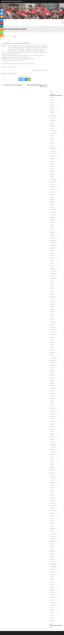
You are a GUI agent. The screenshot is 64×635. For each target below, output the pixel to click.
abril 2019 (52, 260)
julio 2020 (52, 222)
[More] (1, 35)
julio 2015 (52, 370)
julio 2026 (52, 97)
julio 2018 (52, 283)
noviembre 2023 (53, 130)
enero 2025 (52, 112)
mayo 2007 (52, 612)
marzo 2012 (52, 467)
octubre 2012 (52, 449)
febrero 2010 (52, 528)
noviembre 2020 (53, 212)
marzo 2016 (52, 350)
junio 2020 (52, 225)
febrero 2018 (52, 296)
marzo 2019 (52, 263)
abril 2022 (52, 169)
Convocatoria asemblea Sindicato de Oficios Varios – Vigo (36, 85)
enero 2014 (52, 411)
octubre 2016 (52, 332)
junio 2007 (52, 610)
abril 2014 (52, 403)
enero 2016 (52, 355)
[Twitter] (23, 79)
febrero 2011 (52, 498)
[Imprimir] (14, 73)
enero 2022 (52, 176)
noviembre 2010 (53, 505)
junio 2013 (52, 429)
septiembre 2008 (53, 572)
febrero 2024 (52, 125)
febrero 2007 (52, 620)
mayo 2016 (52, 345)
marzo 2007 (52, 617)
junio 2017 (52, 311)
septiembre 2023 (53, 133)
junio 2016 (52, 342)
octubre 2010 (52, 508)
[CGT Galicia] (32, 18)
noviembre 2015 (53, 360)
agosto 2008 (52, 574)
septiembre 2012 (53, 452)
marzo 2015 (52, 380)
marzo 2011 (52, 495)
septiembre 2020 (53, 217)
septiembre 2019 (53, 248)
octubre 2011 (52, 480)
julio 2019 (52, 253)
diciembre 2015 (53, 357)
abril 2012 (52, 464)
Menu (32, 20)
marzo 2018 (52, 294)
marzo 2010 (52, 526)
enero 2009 (52, 561)
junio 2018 (52, 286)
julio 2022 (52, 161)
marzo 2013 (52, 436)
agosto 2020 (52, 220)
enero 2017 (52, 324)
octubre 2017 (52, 301)
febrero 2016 (52, 352)
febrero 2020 (52, 235)
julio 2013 (52, 426)
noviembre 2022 (53, 151)
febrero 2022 (52, 174)
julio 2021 (52, 191)
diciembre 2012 (53, 444)
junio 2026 (52, 100)
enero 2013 (52, 441)
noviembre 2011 (53, 477)
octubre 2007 (52, 600)
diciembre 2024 (53, 115)
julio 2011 (52, 485)
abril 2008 (52, 584)
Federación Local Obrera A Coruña (22, 43)
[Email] (29, 79)
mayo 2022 (52, 166)
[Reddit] (1, 16)
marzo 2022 (52, 171)
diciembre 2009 (53, 533)
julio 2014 (52, 396)
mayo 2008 (52, 582)
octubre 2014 (52, 390)
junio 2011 (52, 487)
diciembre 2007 (53, 594)
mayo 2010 (52, 521)
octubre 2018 (52, 276)
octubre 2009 (52, 538)
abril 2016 (52, 347)
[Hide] (0, 38)
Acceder (51, 627)
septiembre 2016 (53, 334)
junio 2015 (52, 373)
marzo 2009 (52, 556)
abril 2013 (52, 434)
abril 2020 (52, 230)
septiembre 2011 (53, 482)
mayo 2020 (52, 227)
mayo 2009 (52, 551)
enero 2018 (52, 299)
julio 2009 (52, 546)
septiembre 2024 (53, 120)
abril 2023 (52, 143)
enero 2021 (52, 207)
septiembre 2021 (53, 186)
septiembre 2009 (53, 541)
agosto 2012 (52, 454)
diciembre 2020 (53, 209)
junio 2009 (52, 549)
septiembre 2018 (53, 278)
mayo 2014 (52, 401)
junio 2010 (52, 518)
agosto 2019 (52, 250)
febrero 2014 (52, 408)
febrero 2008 (52, 589)
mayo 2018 (52, 288)
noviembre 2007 (53, 597)
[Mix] (1, 29)
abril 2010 (52, 523)
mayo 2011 (52, 490)
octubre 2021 (52, 184)
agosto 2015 (52, 367)
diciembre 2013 (53, 413)
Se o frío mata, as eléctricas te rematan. (12, 85)
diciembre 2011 (53, 475)
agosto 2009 (52, 543)
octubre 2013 (52, 418)
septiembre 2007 (53, 602)
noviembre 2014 (53, 388)
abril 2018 (52, 291)
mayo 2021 (52, 197)
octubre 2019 (52, 245)
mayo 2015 (52, 375)
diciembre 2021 (53, 179)
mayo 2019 (52, 258)
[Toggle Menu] (63, 22)
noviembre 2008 (53, 566)
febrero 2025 (52, 110)
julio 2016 (52, 339)
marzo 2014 (52, 406)
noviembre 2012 (53, 447)
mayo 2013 (52, 431)
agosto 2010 (52, 513)
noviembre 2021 (53, 181)
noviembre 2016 (53, 329)
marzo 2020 (52, 232)
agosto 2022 (52, 158)
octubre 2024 (52, 118)
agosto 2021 (52, 189)
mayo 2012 (52, 462)
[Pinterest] (1, 22)
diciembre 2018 (53, 271)
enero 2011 (52, 500)
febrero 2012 (52, 470)
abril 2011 (52, 492)
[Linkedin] (26, 79)
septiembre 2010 (53, 510)
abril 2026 (52, 102)
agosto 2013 (52, 424)
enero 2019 (52, 268)
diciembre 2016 (53, 327)
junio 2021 (52, 194)
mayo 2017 (52, 314)
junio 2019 (52, 255)
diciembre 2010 (53, 503)
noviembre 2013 (53, 416)
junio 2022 (52, 163)
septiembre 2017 (53, 304)
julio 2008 (52, 577)
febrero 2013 (52, 439)
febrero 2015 (52, 383)
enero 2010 (52, 531)
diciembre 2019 (53, 240)
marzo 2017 (52, 319)
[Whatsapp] (1, 32)
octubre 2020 (52, 214)
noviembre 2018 (53, 273)
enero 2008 (52, 592)
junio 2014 (52, 398)
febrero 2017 (52, 322)
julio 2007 (52, 607)
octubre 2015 (52, 362)
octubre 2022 (52, 153)
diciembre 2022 (53, 148)
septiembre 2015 (53, 365)
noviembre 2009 (53, 536)
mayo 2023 (52, 140)
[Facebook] (20, 79)
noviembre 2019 (53, 243)
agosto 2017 (52, 306)
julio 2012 (52, 457)
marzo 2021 (52, 202)
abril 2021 (52, 199)
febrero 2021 (52, 204)
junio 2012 (52, 459)
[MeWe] (1, 25)
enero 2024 (52, 128)
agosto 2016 (52, 337)
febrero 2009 (52, 559)
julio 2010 (52, 515)
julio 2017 (52, 309)
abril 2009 (52, 554)
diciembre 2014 (53, 385)
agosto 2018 (52, 281)
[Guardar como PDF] (6, 73)
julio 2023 (52, 135)
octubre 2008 (52, 569)
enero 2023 (52, 146)
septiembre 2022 (53, 156)
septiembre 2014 (53, 393)
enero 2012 (52, 472)
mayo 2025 (52, 105)
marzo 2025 (52, 107)
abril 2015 (52, 378)
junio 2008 (52, 579)
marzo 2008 (52, 587)
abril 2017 (52, 316)
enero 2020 (52, 237)
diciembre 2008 (53, 564)
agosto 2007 (52, 605)
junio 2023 (52, 138)
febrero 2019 (52, 265)
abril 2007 (52, 615)
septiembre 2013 (53, 421)
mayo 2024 (52, 123)
